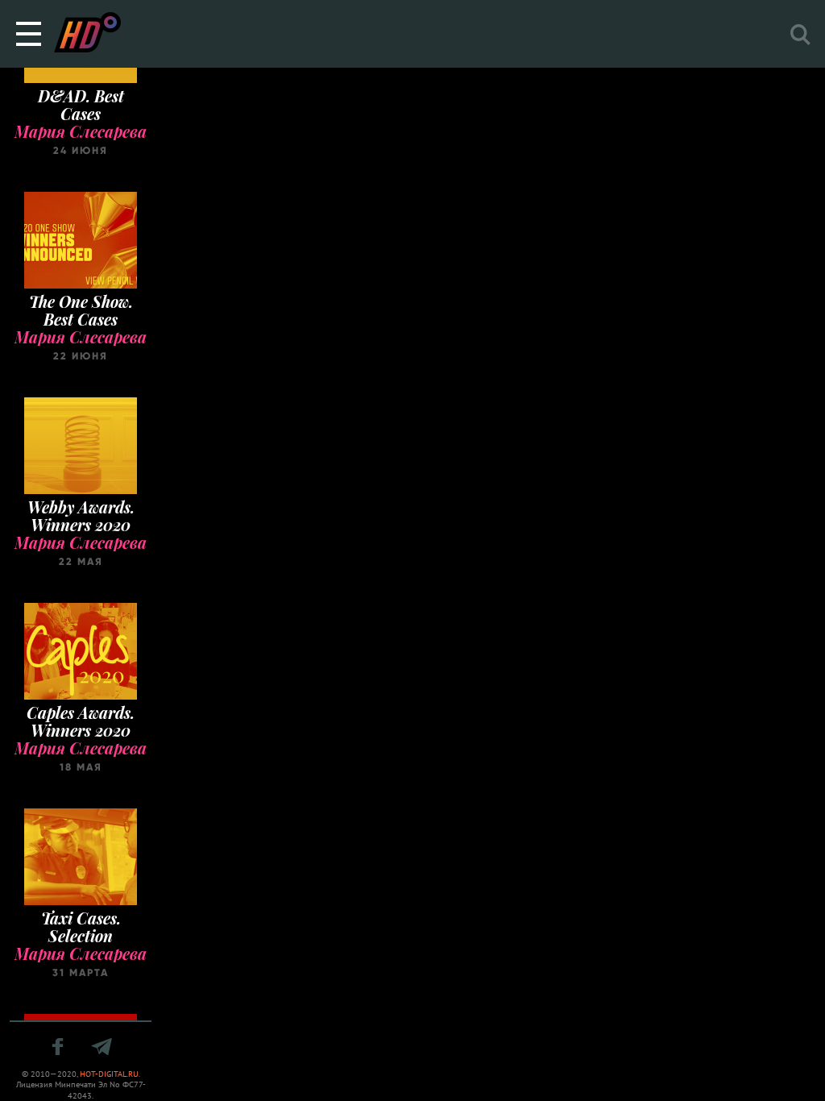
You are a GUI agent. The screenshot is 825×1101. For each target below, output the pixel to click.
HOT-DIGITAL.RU (109, 1074)
